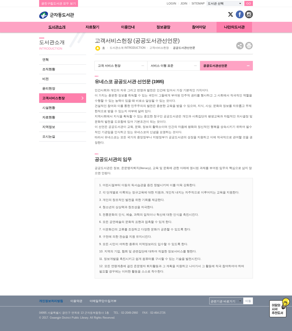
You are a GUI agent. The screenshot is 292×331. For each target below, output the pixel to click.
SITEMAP (198, 3)
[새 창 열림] (249, 46)
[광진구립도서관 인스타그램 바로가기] (249, 14)
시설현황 (48, 107)
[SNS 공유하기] (240, 46)
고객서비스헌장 (53, 98)
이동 (248, 301)
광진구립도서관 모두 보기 (58, 3)
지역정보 (48, 127)
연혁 (45, 59)
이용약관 (76, 301)
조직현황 (48, 69)
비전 (45, 79)
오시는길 (48, 136)
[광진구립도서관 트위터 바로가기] (230, 14)
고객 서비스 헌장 (109, 65)
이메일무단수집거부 (103, 301)
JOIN (183, 3)
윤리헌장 (48, 88)
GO (248, 3)
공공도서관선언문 (215, 65)
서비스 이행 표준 (162, 65)
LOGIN (171, 3)
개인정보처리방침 (51, 301)
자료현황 (48, 117)
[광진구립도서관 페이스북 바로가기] (240, 14)
